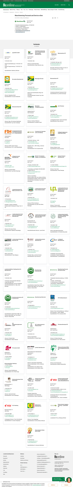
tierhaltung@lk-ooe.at (9, 166)
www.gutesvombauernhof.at (33, 200)
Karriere (12, 0)
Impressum (57, 468)
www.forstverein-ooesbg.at (33, 143)
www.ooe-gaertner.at (55, 117)
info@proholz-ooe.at (32, 358)
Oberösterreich (5, 464)
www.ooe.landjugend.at (55, 250)
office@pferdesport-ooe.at (11, 201)
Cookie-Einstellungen (37, 485)
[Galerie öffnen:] (20, 21)
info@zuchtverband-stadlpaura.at (58, 334)
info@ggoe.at (54, 143)
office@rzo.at (53, 358)
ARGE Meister (22, 469)
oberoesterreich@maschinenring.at (35, 281)
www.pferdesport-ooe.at (10, 200)
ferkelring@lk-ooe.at (10, 415)
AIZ (21, 465)
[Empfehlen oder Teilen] (57, 18)
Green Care (22, 471)
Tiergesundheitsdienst (41, 468)
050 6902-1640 (8, 165)
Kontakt (60, 468)
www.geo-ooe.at (31, 173)
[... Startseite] (14, 4)
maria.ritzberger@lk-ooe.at (33, 199)
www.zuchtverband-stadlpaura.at (57, 335)
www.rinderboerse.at (32, 442)
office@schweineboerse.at (56, 390)
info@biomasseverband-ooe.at (12, 117)
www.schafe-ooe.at (9, 226)
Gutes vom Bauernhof (41, 454)
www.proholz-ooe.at (32, 360)
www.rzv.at (7, 391)
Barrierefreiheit (66, 469)
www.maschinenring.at (20, 31)
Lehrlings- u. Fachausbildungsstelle (43, 458)
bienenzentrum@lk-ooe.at (56, 63)
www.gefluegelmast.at (55, 144)
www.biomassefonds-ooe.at (56, 89)
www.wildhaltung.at (55, 227)
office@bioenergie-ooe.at (33, 88)
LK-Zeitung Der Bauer (18, 0)
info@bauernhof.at (9, 249)
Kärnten (4, 460)
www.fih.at (7, 143)
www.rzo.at (53, 360)
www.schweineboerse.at (56, 392)
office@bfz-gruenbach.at (33, 116)
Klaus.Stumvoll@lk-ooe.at (56, 115)
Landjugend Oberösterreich (42, 456)
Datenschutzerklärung (59, 469)
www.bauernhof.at (9, 250)
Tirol (4, 470)
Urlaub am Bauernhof (41, 470)
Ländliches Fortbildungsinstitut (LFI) (43, 462)
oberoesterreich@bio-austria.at (12, 89)
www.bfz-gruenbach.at (32, 118)
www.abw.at (30, 390)
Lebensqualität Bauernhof (41, 460)
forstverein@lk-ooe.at (32, 141)
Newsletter (25, 0)
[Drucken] (52, 18)
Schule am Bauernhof (41, 466)
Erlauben (66, 485)
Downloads (22, 458)
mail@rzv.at (8, 389)
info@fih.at (8, 141)
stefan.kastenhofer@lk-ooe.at (34, 166)
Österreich (5, 456)
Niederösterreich (6, 462)
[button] (57, 5)
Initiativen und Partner (24, 460)
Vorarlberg (5, 472)
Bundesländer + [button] (67, 0)
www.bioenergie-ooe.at (32, 89)
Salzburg (4, 466)
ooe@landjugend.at (55, 249)
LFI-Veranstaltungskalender (42, 464)
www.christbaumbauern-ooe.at (57, 308)
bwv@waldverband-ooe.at (33, 415)
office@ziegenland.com (33, 226)
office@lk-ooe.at (60, 466)
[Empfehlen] (55, 18)
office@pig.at (8, 358)
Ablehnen (53, 485)
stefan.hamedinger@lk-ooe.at (34, 171)
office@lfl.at (53, 201)
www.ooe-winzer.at (32, 252)
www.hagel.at (53, 415)
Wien (4, 474)
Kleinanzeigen (30, 0)
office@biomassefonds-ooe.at (57, 88)
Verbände (22, 456)
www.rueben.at (8, 335)
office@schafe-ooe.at (10, 224)
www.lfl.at (53, 202)
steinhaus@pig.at (9, 366)
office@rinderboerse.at (32, 441)
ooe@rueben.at (9, 334)
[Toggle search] (69, 5)
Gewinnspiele (65, 468)
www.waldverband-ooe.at (33, 416)
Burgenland (5, 458)
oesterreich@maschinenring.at (34, 306)
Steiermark (5, 468)
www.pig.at (7, 359)
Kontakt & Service (6, 0)
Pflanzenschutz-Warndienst (42, 472)
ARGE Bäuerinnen (23, 467)
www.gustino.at (64, 392)
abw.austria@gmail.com (33, 389)
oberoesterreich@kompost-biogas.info (59, 166)
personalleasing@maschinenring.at (23, 30)
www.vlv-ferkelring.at (9, 416)
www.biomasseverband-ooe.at (11, 118)
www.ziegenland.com (32, 227)
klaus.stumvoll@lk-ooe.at (33, 250)
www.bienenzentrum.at (55, 65)
